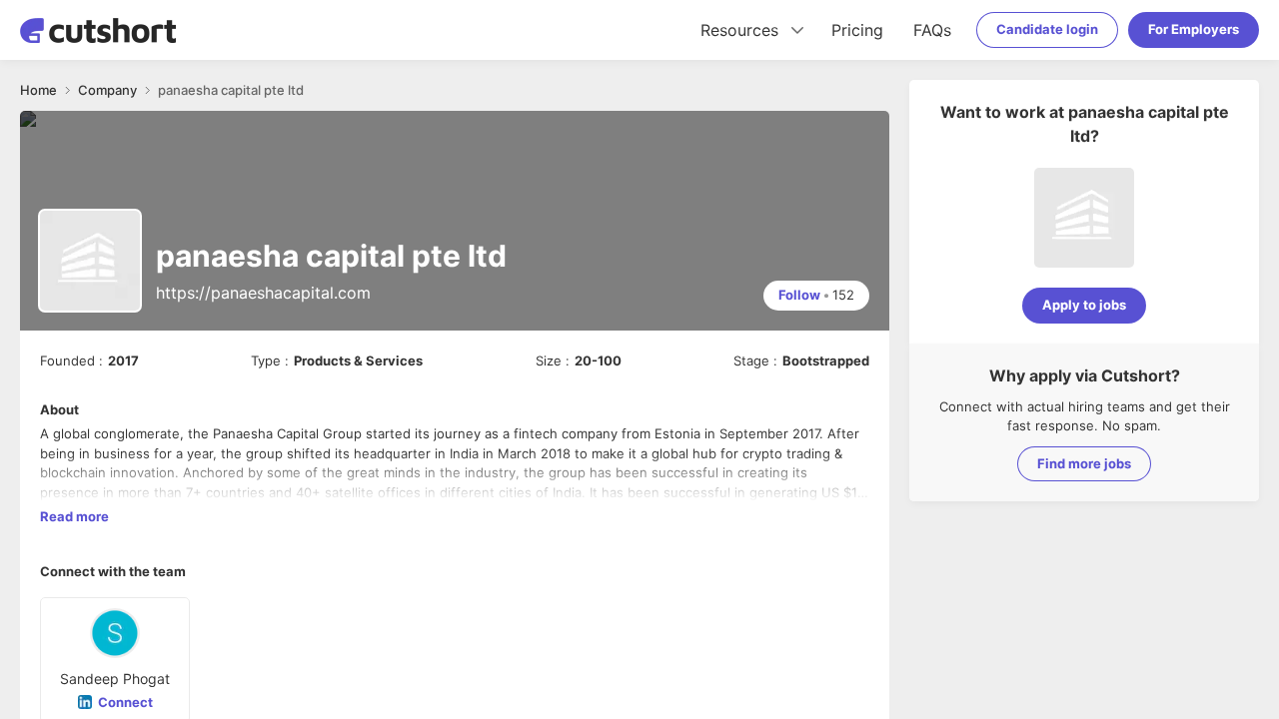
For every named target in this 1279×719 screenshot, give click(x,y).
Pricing (857, 30)
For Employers (1193, 29)
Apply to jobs (1084, 305)
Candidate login (1047, 29)
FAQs (932, 30)
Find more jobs (1084, 463)
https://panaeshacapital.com (263, 293)
